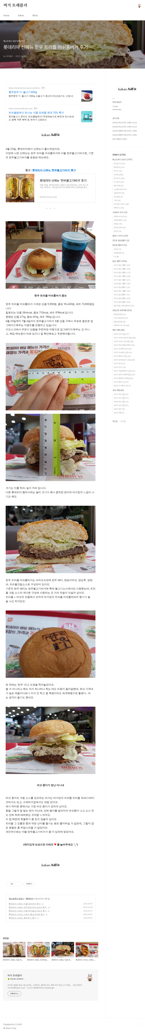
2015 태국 (119, 363)
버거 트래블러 (15, 6)
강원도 (118, 224)
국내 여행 (118, 390)
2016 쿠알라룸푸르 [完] (124, 371)
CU (116, 256)
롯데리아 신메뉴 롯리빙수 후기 (22, 918)
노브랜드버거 (120, 189)
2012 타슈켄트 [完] (123, 352)
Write (35, 15)
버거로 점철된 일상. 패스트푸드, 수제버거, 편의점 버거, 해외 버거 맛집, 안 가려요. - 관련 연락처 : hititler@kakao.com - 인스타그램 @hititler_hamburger (45, 986)
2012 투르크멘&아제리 (124, 345)
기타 (117, 200)
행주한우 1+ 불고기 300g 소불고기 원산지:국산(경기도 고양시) (41, 96)
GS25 (117, 249)
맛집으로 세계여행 (122, 310)
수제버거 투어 (119, 212)
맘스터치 (119, 178)
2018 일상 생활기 (122, 284)
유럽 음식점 (120, 314)
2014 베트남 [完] (122, 356)
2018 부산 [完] (121, 402)
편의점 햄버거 (119, 245)
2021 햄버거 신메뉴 (119, 139)
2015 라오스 (120, 367)
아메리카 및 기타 (121, 325)
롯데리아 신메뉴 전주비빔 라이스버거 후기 (28, 907)
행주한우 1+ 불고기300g (23, 92)
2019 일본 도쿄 (121, 382)
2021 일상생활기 (122, 295)
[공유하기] (15, 884)
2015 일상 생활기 (122, 273)
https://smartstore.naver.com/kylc (24, 88)
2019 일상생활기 (122, 287)
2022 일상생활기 (122, 298)
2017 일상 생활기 (122, 280)
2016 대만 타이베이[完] (124, 375)
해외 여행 (118, 330)
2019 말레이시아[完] (123, 378)
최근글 (115, 421)
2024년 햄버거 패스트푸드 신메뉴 (124, 131)
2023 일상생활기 (122, 302)
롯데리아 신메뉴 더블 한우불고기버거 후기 (28, 911)
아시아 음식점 (121, 318)
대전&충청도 (120, 220)
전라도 (117, 231)
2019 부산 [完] (121, 405)
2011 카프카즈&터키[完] (125, 338)
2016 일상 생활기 (122, 276)
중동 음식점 (120, 322)
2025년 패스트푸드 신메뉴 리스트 (124, 127)
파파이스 (119, 208)
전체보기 (119, 155)
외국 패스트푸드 (121, 204)
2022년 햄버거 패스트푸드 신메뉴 (124, 135)
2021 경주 (119, 409)
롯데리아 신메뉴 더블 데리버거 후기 (25, 904)
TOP (139, 1025)
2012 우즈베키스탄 (123, 349)
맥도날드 (119, 164)
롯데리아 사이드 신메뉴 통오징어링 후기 (27, 914)
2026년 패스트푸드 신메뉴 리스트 (124, 123)
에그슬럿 (118, 197)
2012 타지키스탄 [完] (124, 341)
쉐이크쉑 (118, 186)
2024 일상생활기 (120, 240)
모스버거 (119, 182)
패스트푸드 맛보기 (16, 898)
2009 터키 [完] (121, 334)
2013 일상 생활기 (122, 265)
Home (6, 15)
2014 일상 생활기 (122, 269)
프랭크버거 (119, 193)
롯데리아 (29, 898)
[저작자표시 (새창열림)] (36, 884)
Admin (21, 15)
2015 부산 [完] (121, 394)
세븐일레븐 (119, 253)
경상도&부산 (119, 227)
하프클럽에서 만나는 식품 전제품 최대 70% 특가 (36, 112)
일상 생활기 (119, 261)
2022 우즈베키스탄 (122, 386)
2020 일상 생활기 (122, 291)
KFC (118, 171)
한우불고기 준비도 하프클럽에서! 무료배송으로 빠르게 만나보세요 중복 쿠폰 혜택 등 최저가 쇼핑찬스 (41, 118)
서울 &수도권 (120, 216)
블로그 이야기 (120, 236)
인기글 (123, 421)
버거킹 (118, 175)
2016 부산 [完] (121, 398)
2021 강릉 (119, 413)
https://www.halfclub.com (20, 108)
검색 (133, 6)
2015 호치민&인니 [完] (124, 360)
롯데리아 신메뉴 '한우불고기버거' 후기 (54, 170)
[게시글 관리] (19, 884)
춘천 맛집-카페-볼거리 (124, 306)
